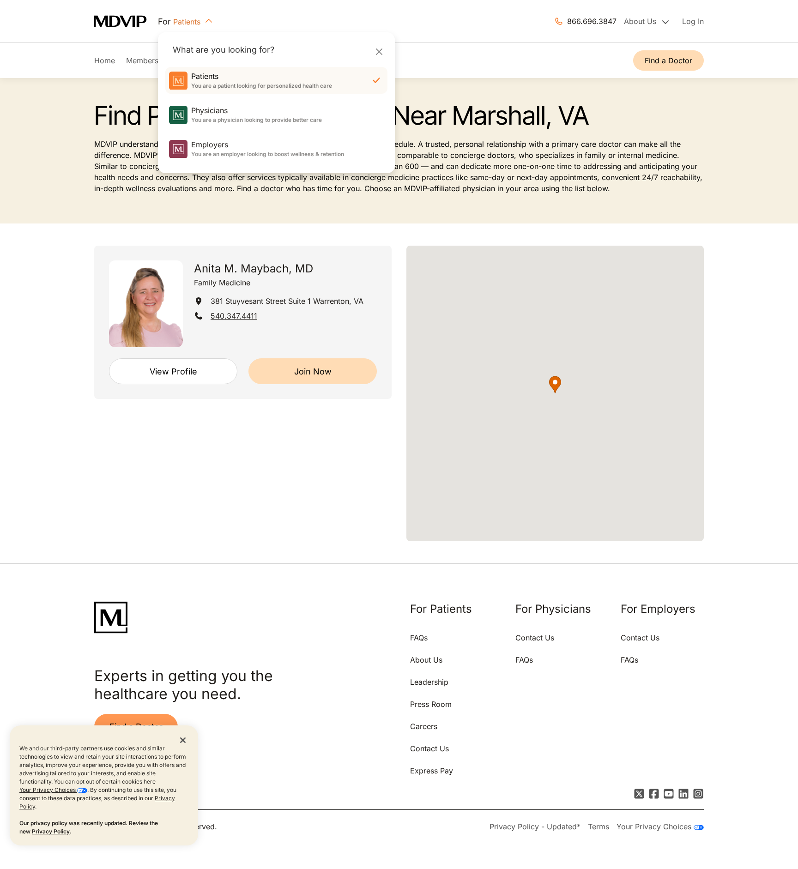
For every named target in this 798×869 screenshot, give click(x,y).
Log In (693, 21)
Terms (598, 826)
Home (104, 60)
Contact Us (429, 748)
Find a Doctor (668, 60)
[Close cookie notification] (182, 739)
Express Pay (431, 770)
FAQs (419, 637)
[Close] (379, 51)
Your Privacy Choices (48, 789)
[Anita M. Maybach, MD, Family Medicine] (146, 303)
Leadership (429, 682)
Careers (423, 726)
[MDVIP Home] (126, 21)
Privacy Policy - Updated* (535, 826)
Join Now (313, 371)
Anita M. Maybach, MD (253, 268)
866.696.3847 (592, 21)
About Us (426, 659)
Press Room (431, 704)
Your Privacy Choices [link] (655, 826)
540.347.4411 (234, 315)
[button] (555, 384)
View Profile (173, 371)
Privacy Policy (51, 831)
